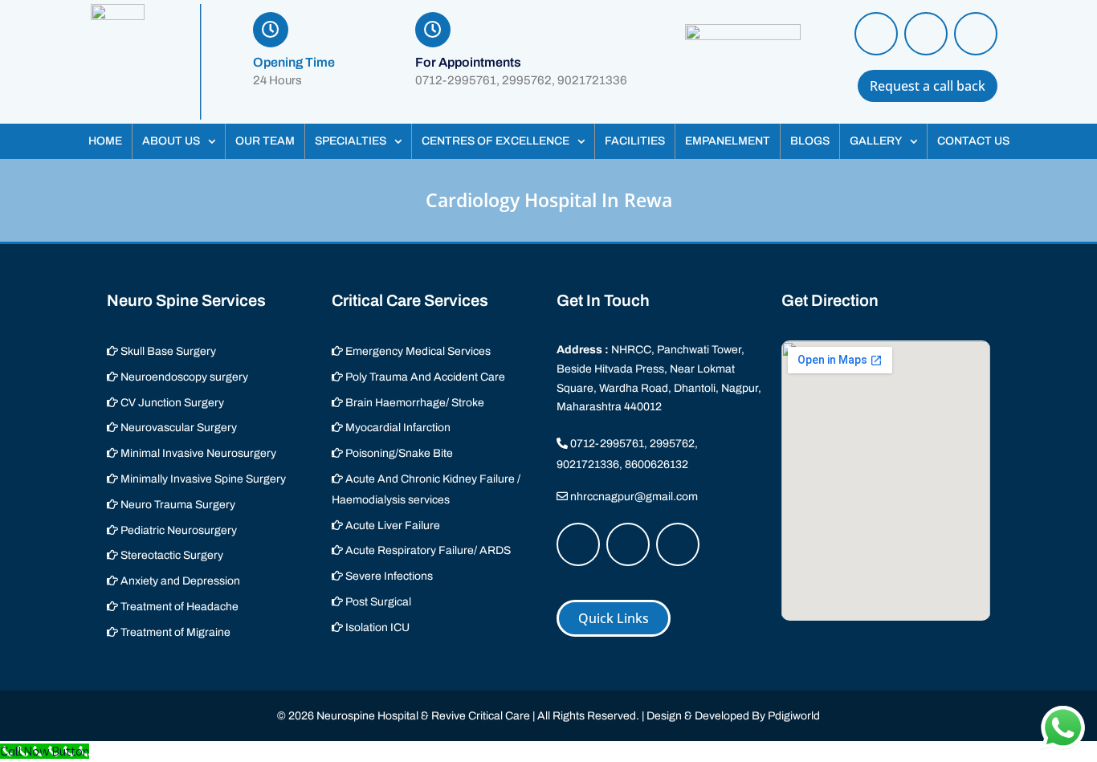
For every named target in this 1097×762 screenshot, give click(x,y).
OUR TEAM (265, 141)
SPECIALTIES (350, 141)
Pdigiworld (794, 716)
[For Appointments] (433, 29)
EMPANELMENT (727, 141)
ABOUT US (171, 141)
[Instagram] (926, 33)
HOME (105, 141)
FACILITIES (635, 141)
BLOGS (810, 141)
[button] (179, 141)
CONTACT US (973, 141)
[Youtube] (975, 33)
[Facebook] (876, 33)
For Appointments (468, 62)
